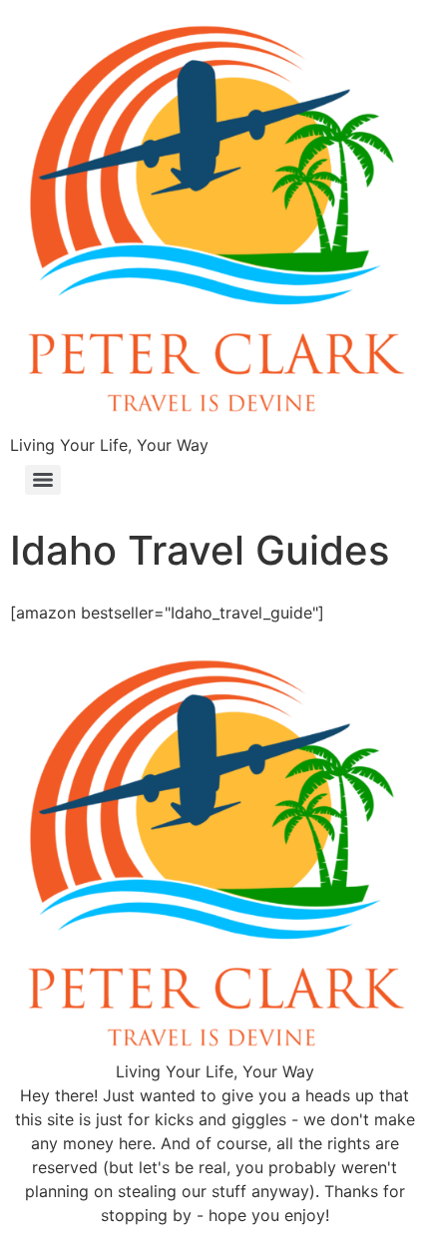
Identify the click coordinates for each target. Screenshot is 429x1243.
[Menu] (43, 480)
